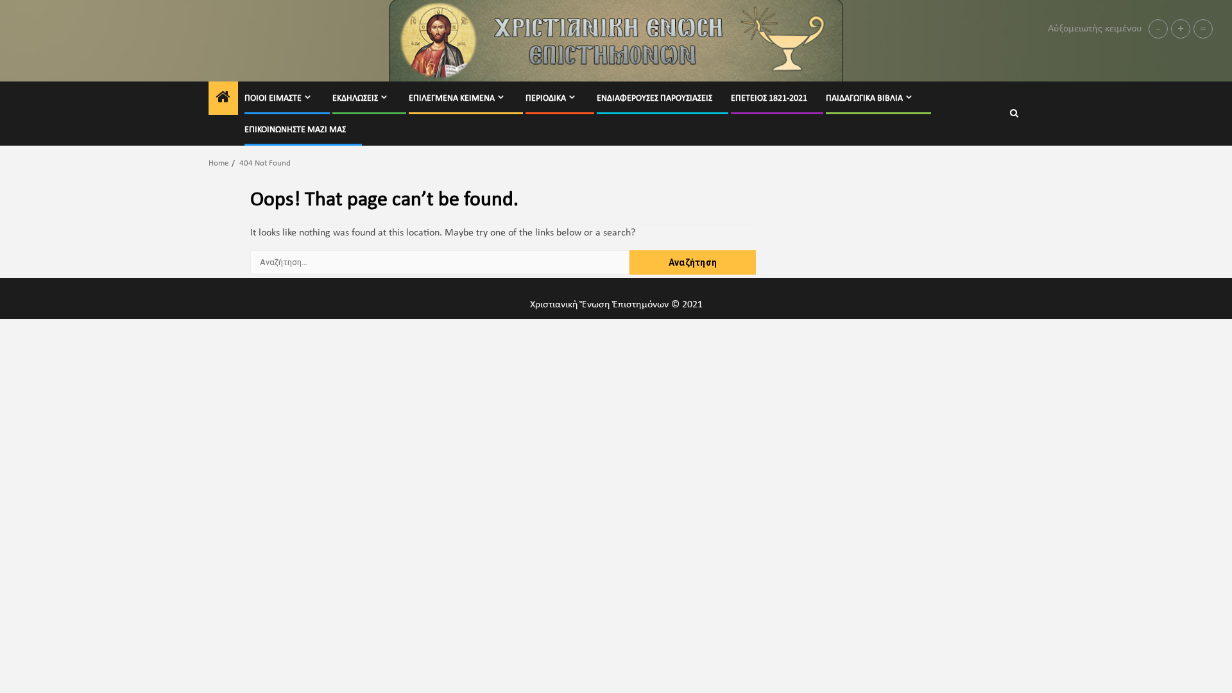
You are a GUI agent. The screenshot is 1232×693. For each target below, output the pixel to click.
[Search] (1014, 114)
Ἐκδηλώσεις (355, 98)
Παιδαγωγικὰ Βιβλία (864, 98)
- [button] (1158, 28)
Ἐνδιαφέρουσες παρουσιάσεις (654, 98)
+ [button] (1180, 28)
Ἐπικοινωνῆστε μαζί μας (295, 130)
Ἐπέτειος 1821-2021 (769, 98)
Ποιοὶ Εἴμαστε (273, 98)
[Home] (223, 99)
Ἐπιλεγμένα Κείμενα (452, 98)
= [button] (1203, 28)
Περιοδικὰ (546, 98)
